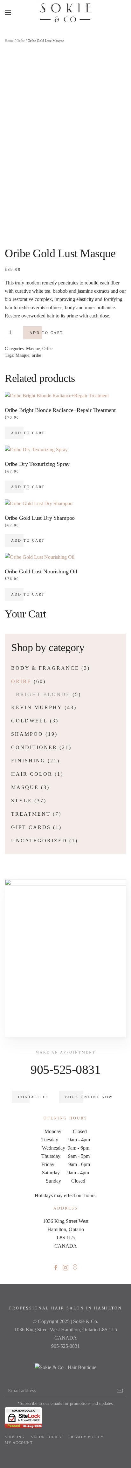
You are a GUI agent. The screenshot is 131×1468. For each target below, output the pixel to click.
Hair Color (31, 774)
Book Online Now (89, 1097)
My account (19, 1443)
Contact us (33, 1097)
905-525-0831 (65, 1069)
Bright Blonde (43, 694)
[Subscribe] (120, 1390)
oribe (36, 355)
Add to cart (46, 333)
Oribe (21, 40)
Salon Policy (46, 1437)
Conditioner (34, 747)
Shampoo (27, 734)
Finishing (28, 760)
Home (9, 40)
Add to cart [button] (28, 433)
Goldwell (29, 720)
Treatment (31, 814)
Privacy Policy (86, 1437)
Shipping (14, 1437)
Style (21, 800)
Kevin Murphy (36, 707)
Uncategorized (39, 840)
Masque (33, 348)
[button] (8, 12)
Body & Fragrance (45, 668)
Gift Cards (31, 827)
